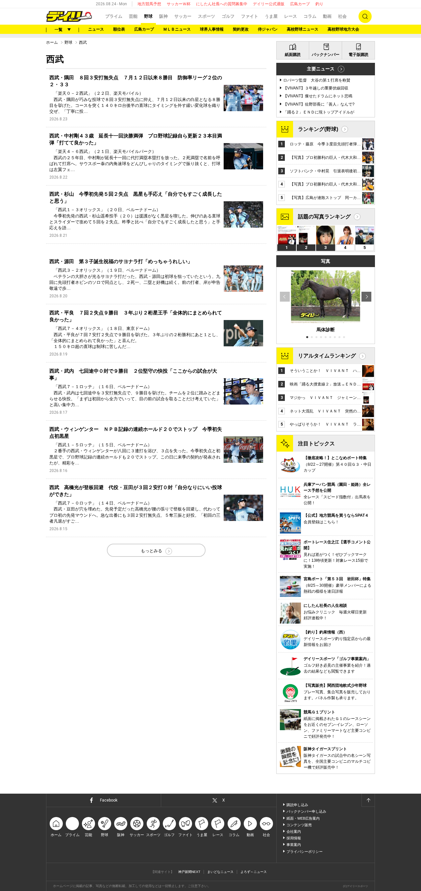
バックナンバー (325, 54)
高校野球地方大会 (343, 29)
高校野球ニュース (302, 29)
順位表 (119, 29)
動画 (327, 16)
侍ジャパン (268, 29)
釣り (319, 4)
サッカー (182, 16)
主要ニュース (320, 68)
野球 (148, 16)
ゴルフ (228, 16)
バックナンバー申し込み (306, 811)
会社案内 (293, 831)
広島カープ (300, 4)
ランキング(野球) (318, 129)
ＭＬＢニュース (177, 29)
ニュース (96, 29)
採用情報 (293, 838)
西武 (83, 42)
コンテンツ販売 (299, 825)
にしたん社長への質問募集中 (221, 4)
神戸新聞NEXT (189, 872)
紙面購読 (293, 54)
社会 (342, 16)
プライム (113, 16)
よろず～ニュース (253, 872)
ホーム (52, 42)
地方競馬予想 (149, 4)
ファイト (249, 16)
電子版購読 (358, 54)
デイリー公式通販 (269, 4)
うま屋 (271, 16)
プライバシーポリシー (304, 852)
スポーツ (206, 16)
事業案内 (293, 845)
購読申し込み (297, 805)
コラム (310, 16)
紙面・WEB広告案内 (303, 818)
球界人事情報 (212, 29)
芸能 (133, 16)
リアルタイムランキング (327, 356)
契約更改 (241, 29)
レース (290, 16)
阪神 (163, 16)
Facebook (108, 800)
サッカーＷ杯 (178, 4)
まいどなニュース (220, 872)
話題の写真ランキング (324, 216)
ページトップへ (368, 800)
